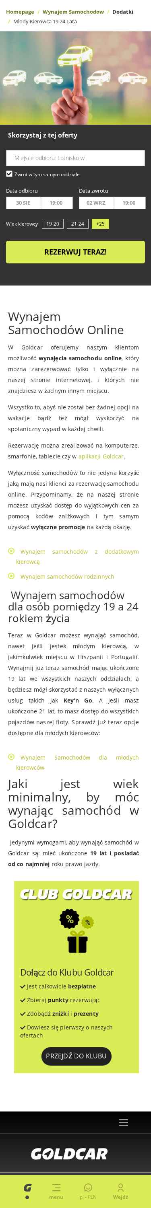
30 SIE (23, 202)
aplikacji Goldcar (101, 456)
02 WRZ (96, 202)
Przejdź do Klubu (76, 1056)
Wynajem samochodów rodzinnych (67, 576)
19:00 (56, 202)
